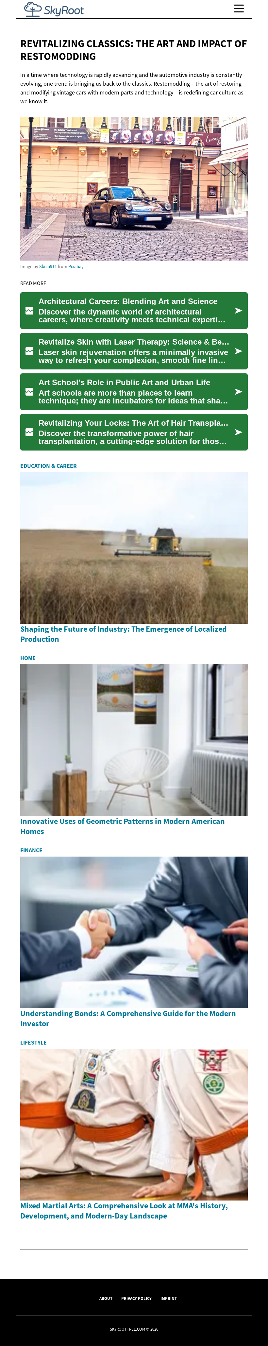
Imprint (168, 1298)
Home (28, 658)
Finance (31, 850)
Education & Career (48, 465)
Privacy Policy (136, 1298)
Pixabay (76, 266)
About (105, 1298)
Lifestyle (33, 1042)
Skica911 (48, 266)
